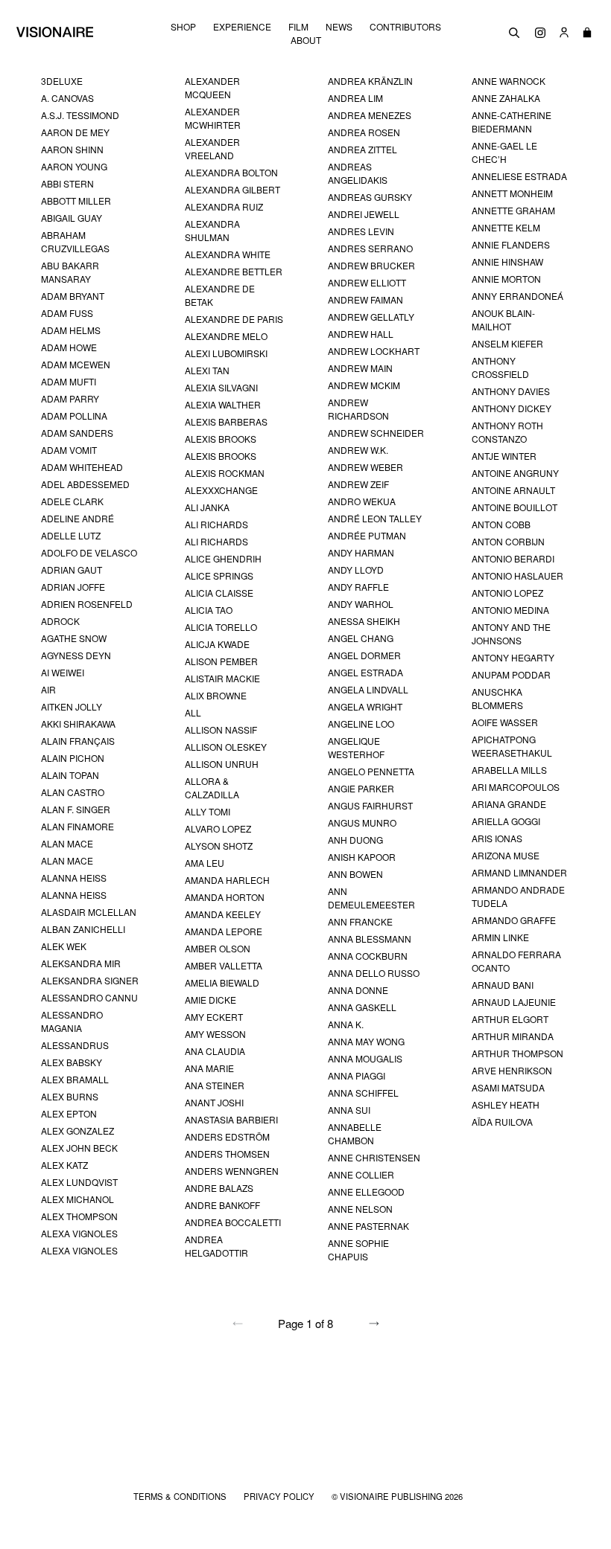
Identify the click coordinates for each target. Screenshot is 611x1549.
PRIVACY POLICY (280, 1496)
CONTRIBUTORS (405, 26)
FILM (298, 26)
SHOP (183, 26)
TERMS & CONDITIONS (181, 1496)
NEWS (339, 26)
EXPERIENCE (242, 26)
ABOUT (306, 40)
